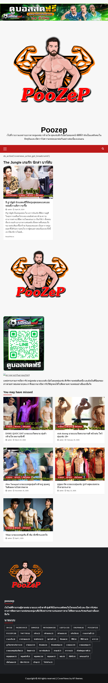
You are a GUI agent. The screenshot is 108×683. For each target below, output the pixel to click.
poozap (93, 627)
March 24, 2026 (20, 440)
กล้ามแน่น (62, 633)
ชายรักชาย (38, 639)
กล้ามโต (75, 633)
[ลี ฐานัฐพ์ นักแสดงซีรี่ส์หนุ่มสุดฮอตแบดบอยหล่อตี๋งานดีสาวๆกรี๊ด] (28, 182)
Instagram (49, 627)
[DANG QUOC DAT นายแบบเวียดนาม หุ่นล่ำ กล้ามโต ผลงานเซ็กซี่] (28, 413)
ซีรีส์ (73, 639)
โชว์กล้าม (48, 662)
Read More (9, 236)
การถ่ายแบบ (24, 639)
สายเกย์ (57, 651)
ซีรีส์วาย (84, 639)
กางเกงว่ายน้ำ (88, 633)
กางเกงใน (10, 639)
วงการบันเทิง (44, 651)
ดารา (95, 639)
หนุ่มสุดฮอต (11, 656)
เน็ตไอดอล (39, 195)
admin (10, 209)
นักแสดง (43, 645)
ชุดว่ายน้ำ (51, 639)
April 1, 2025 (19, 538)
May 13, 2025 (71, 490)
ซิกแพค (63, 639)
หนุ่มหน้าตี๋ (25, 656)
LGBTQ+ (64, 627)
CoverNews (63, 678)
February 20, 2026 (73, 440)
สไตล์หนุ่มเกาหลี (83, 651)
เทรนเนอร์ (84, 656)
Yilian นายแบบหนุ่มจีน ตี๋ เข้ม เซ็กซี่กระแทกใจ (26, 535)
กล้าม (37, 633)
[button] (6, 148)
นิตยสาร (31, 651)
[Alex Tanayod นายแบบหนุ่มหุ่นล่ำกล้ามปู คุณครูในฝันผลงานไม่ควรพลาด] (28, 464)
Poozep (54, 130)
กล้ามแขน (48, 633)
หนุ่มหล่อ (38, 656)
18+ (9, 627)
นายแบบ (22, 195)
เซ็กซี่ (72, 656)
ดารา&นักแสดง (11, 195)
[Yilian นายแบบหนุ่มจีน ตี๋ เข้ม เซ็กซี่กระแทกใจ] (28, 514)
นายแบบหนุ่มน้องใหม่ (14, 651)
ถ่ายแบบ (30, 645)
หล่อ (62, 656)
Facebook (21, 627)
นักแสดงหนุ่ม (56, 645)
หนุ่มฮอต (51, 656)
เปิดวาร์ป (24, 662)
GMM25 (35, 627)
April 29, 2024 (19, 209)
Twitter (25, 633)
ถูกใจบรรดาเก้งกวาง (14, 645)
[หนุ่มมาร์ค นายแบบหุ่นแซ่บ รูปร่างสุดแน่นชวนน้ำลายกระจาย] (80, 464)
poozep (11, 633)
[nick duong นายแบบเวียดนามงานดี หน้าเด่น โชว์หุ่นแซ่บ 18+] (80, 413)
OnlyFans (78, 627)
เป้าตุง (36, 662)
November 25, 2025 (22, 490)
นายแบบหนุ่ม (84, 645)
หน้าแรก (30, 195)
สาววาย (69, 651)
